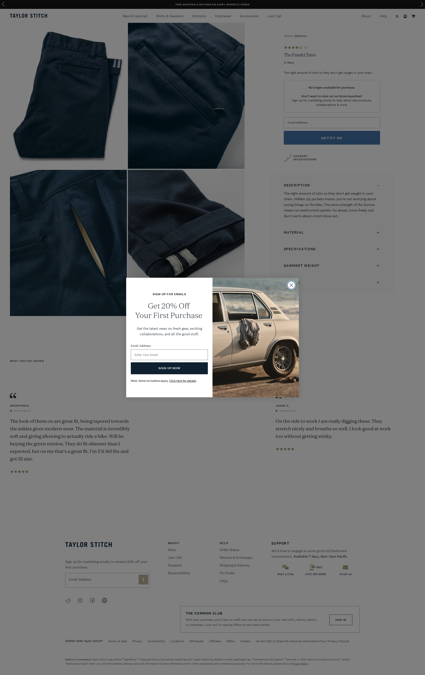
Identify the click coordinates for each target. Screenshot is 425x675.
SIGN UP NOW (169, 368)
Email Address (141, 346)
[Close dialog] (291, 285)
